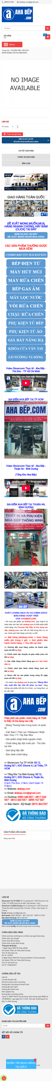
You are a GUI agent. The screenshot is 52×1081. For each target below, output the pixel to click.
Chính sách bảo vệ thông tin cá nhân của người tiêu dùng (23, 936)
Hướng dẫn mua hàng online (12, 994)
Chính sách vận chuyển (10, 938)
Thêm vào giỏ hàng (14, 134)
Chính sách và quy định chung (13, 943)
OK (48, 1026)
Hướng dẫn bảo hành (10, 987)
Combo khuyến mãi (9, 980)
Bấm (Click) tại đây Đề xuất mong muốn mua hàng (26, 140)
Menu (12, 44)
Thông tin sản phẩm (26, 157)
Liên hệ (4, 977)
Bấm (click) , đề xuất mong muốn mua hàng (21, 926)
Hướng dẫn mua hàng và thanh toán (15, 984)
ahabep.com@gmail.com (29, 2)
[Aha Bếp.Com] (17, 8)
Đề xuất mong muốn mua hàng (13, 982)
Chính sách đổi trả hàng (11, 941)
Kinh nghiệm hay (8, 992)
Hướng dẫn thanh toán (10, 989)
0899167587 (9, 2)
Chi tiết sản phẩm (26, 151)
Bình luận (26, 163)
